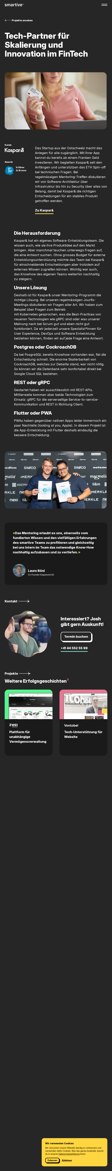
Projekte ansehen (22, 20)
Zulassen (52, 1160)
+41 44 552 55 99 (74, 648)
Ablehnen (67, 1160)
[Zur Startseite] (14, 4)
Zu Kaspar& (44, 210)
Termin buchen (76, 636)
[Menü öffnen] (104, 5)
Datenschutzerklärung (69, 1154)
